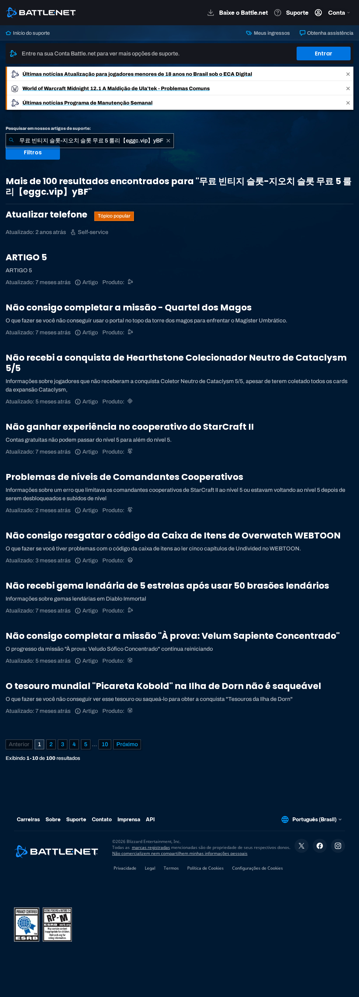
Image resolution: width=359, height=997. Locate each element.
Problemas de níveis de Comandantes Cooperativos (124, 477)
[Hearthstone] (131, 401)
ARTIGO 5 (26, 257)
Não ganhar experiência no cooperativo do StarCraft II (130, 427)
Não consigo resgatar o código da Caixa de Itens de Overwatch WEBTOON (173, 535)
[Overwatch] (131, 560)
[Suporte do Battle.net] (131, 282)
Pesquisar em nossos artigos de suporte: (48, 128)
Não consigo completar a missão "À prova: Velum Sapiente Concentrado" (173, 636)
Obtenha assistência (329, 33)
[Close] (348, 74)
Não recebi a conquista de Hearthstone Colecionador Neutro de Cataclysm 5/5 (176, 363)
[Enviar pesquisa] (11, 140)
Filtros (33, 152)
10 (105, 744)
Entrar (323, 53)
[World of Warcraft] (131, 661)
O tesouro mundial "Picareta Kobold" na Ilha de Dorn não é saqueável (163, 686)
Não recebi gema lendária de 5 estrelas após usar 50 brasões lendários (167, 586)
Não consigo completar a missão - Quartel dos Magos (129, 307)
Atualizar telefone (47, 214)
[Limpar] (168, 140)
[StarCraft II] (131, 452)
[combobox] (90, 140)
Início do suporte (31, 33)
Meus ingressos (271, 33)
